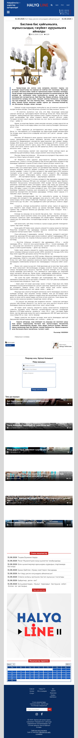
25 (21, 678)
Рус (62, 5)
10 (12, 674)
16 (66, 674)
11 (21, 674)
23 (66, 676)
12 (30, 674)
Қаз (57, 5)
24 (12, 678)
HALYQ (37, 5)
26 (30, 678)
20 (39, 676)
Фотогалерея (42, 691)
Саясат (31, 689)
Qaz (68, 5)
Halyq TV (42, 689)
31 (12, 680)
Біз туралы (53, 690)
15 (57, 674)
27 (39, 678)
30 (66, 678)
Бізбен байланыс (53, 696)
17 (12, 676)
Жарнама (53, 693)
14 (48, 674)
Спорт (32, 693)
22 (57, 676)
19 (30, 676)
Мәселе (8, 345)
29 (57, 678)
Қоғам (32, 691)
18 (21, 676)
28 (48, 678)
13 (39, 674)
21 (48, 676)
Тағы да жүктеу (39, 590)
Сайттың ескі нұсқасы (39, 730)
